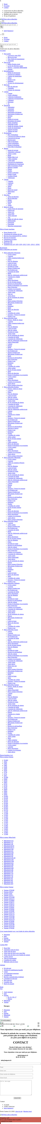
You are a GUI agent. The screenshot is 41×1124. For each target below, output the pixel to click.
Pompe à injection (13, 172)
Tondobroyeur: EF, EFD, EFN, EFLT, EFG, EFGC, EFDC (22, 244)
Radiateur (10, 81)
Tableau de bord (12, 131)
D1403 (6, 806)
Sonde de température (14, 128)
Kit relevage (7, 968)
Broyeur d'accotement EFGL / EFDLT (15, 236)
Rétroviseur (11, 191)
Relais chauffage (13, 122)
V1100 (6, 812)
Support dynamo (13, 129)
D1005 (6, 796)
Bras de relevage (13, 86)
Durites (10, 304)
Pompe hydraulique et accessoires (18, 285)
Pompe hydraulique (13, 145)
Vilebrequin (11, 178)
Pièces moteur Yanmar (6, 887)
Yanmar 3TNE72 (9, 902)
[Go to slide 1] (20, 1023)
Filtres (9, 259)
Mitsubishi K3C (8, 851)
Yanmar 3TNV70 (9, 912)
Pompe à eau (11, 79)
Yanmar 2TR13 (8, 892)
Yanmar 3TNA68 (9, 897)
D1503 (6, 808)
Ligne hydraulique (13, 143)
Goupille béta (8, 975)
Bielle (9, 155)
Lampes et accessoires (14, 289)
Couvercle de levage (14, 138)
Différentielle (12, 221)
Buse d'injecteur (12, 287)
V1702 (6, 824)
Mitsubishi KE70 (9, 846)
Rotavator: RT (8, 243)
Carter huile (11, 160)
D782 (5, 788)
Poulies (10, 171)
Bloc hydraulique (13, 135)
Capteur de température (15, 76)
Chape (6, 972)
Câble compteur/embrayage (16, 258)
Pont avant (7, 62)
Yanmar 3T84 (8, 893)
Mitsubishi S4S (8, 882)
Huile (1, 987)
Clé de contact (12, 254)
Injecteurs (10, 102)
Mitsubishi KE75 (9, 847)
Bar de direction (12, 198)
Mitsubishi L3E (8, 877)
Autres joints (11, 292)
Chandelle (11, 88)
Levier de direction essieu (15, 66)
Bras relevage (8, 980)
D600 (5, 779)
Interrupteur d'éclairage (14, 112)
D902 (5, 791)
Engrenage (11, 222)
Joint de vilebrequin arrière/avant (17, 275)
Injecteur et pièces (13, 428)
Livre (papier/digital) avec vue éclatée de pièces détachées (17, 931)
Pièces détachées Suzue (11, 630)
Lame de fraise (12, 263)
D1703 (6, 810)
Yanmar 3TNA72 (9, 899)
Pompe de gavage (13, 119)
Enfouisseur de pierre (10, 239)
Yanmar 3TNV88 (9, 918)
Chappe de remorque (14, 90)
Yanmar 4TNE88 (9, 921)
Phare (9, 117)
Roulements (3, 248)
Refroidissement (9, 71)
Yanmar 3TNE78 (9, 906)
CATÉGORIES (6, 1020)
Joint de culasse (12, 265)
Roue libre (7, 948)
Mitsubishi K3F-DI (9, 858)
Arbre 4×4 (11, 212)
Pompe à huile (12, 174)
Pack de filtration (13, 261)
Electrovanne (12, 140)
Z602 (5, 762)
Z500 (5, 767)
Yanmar (6, 941)
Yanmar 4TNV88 (9, 924)
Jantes (9, 186)
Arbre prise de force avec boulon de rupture (17, 955)
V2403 (6, 832)
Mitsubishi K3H (9, 859)
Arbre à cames (12, 153)
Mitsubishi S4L (8, 880)
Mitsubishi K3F (8, 856)
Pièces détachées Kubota (11, 387)
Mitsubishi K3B (8, 849)
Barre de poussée (9, 984)
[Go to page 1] (19, 1025)
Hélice (10, 78)
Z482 (5, 765)
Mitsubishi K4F (8, 871)
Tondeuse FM (8, 241)
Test (1, 989)
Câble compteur (12, 159)
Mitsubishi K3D (9, 853)
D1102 (6, 800)
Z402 (5, 763)
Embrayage (11, 210)
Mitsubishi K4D (9, 868)
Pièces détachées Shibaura (12, 583)
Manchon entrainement (14, 226)
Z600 (5, 769)
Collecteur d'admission (14, 97)
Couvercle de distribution (15, 162)
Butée (9, 308)
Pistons (10, 169)
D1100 (6, 798)
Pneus (9, 188)
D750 (5, 786)
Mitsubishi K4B (8, 865)
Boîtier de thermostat (14, 73)
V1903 (6, 827)
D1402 (6, 805)
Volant (10, 205)
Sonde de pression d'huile (15, 126)
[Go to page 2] (20, 1025)
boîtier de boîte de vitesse (15, 219)
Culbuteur (11, 100)
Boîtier (10, 200)
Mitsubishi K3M (9, 861)
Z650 (5, 770)
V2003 (6, 829)
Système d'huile (12, 176)
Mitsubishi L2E (8, 844)
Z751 (5, 774)
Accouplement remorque (11, 973)
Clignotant (11, 109)
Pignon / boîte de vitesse (15, 389)
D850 (5, 789)
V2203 (6, 831)
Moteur (6, 148)
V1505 (6, 822)
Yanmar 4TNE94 (9, 923)
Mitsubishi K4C (8, 866)
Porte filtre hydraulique (14, 147)
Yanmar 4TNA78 (9, 919)
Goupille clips (8, 982)
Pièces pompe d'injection (15, 301)
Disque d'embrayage (14, 268)
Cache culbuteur (12, 95)
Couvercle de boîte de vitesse (16, 136)
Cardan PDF (4, 945)
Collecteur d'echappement (15, 98)
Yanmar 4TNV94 (9, 926)
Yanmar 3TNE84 (9, 909)
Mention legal (27, 1111)
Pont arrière (7, 54)
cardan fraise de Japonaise (15, 209)
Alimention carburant (14, 152)
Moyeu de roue (12, 57)
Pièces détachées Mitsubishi (12, 457)
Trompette (11, 60)
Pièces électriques (13, 280)
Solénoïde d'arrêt (13, 124)
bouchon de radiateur (14, 74)
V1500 (6, 818)
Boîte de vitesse (8, 207)
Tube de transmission (10, 958)
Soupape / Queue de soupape (16, 315)
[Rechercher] (1, 27)
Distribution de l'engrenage (16, 164)
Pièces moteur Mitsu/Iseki (7, 837)
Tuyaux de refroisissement (15, 83)
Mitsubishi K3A (9, 840)
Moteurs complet (13, 167)
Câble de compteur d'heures (16, 463)
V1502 (6, 820)
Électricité (7, 105)
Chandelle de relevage (10, 978)
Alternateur (11, 107)
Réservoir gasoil (12, 190)
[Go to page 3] (21, 1025)
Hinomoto (7, 934)
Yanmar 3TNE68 (9, 928)
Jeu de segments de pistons (16, 297)
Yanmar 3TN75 (8, 895)
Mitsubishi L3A (8, 873)
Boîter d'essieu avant (14, 64)
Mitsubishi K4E (8, 870)
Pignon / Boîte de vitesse (15, 320)
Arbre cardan (12, 368)
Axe (9, 217)
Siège (9, 193)
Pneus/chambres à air (6, 755)
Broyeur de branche (10, 237)
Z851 (5, 775)
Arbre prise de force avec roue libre (14, 953)
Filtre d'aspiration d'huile (15, 166)
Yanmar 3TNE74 (9, 904)
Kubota (6, 938)
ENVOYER (17, 1098)
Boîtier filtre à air (13, 157)
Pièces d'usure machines (7, 229)
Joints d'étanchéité (13, 342)
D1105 (6, 801)
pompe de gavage (13, 150)
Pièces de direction (13, 309)
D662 (5, 782)
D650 (5, 781)
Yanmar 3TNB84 (9, 900)
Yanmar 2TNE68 (9, 890)
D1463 (6, 760)
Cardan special (8, 956)
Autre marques (8, 992)
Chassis (6, 179)
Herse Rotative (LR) (10, 232)
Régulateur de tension (14, 121)
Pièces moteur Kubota (6, 757)
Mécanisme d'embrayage (15, 302)
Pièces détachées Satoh (11, 521)
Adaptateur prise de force (11, 950)
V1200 (6, 813)
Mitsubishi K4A (9, 863)
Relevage (6, 85)
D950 (5, 794)
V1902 (6, 825)
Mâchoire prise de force (11, 962)
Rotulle (10, 202)
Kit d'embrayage (13, 270)
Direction (6, 195)
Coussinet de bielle (13, 271)
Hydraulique (7, 133)
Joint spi (10, 294)
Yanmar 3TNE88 (9, 911)
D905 (5, 793)
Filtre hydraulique (13, 141)
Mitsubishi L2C (8, 842)
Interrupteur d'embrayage (15, 114)
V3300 (6, 834)
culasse (10, 631)
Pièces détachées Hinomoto (12, 253)
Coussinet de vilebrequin (15, 290)
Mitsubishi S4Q (8, 884)
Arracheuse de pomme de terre (13, 234)
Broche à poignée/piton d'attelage (14, 977)
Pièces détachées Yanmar (11, 685)
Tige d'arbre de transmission (16, 59)
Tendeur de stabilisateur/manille (13, 970)
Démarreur (11, 110)
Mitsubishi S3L (8, 878)
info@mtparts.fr (8, 31)
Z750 (5, 772)
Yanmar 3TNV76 (9, 914)
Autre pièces (11, 296)
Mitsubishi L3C (8, 875)
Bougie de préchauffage (15, 284)
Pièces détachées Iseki (10, 318)
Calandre (10, 181)
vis (8, 104)
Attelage (2, 965)
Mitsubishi (7, 940)
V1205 (6, 815)
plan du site (18, 1111)
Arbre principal (12, 215)
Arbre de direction (13, 196)
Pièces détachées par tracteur (8, 249)
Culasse (6, 91)
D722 (5, 784)
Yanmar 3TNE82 (9, 907)
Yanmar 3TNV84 (9, 916)
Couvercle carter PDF (14, 55)
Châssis (10, 184)
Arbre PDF (11, 214)
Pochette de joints (13, 266)
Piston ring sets (12, 666)
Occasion (3, 50)
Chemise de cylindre (14, 277)
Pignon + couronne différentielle (17, 67)
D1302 (6, 803)
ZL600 (6, 777)
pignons (10, 69)
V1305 (6, 817)
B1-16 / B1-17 (12, 997)
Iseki (5, 936)
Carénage (10, 183)
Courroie (10, 256)
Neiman (10, 116)
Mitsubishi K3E (8, 854)
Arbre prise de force (10, 951)
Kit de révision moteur (14, 282)
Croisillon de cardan (14, 313)
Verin (9, 203)
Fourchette (11, 224)
